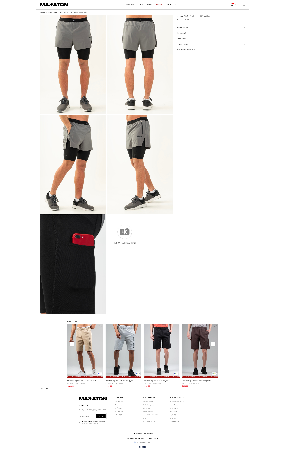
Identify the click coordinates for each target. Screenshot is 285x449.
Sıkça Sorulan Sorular (177, 402)
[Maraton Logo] (93, 398)
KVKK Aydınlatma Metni (150, 415)
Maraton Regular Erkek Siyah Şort (156, 381)
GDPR (144, 418)
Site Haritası (174, 408)
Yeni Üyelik (173, 412)
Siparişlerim (174, 418)
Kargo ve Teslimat (183, 44)
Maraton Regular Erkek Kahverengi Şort (196, 381)
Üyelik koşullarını (87, 422)
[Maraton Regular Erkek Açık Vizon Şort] (85, 351)
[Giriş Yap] (238, 5)
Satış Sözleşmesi (148, 402)
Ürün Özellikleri (182, 27)
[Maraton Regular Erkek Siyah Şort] (162, 351)
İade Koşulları (147, 408)
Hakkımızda (119, 402)
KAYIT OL (100, 416)
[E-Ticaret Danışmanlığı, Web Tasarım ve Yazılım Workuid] (142, 443)
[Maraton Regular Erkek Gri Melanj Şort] (123, 351)
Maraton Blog (119, 412)
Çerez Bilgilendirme (149, 421)
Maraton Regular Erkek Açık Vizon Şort (81, 381)
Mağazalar (118, 408)
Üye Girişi (173, 415)
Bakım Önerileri (182, 39)
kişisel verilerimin (99, 422)
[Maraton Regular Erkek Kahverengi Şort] (200, 351)
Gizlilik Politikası (148, 412)
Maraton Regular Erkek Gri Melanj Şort (119, 381)
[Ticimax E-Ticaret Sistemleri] (143, 447)
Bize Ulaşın (118, 415)
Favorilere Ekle (101, 326)
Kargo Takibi (174, 405)
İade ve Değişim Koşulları (186, 50)
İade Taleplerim (175, 421)
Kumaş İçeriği (181, 33)
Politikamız (118, 405)
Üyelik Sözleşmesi (148, 405)
